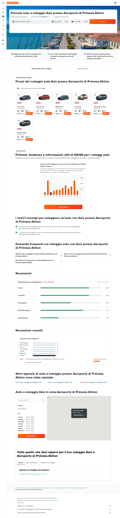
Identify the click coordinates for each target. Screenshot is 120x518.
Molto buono (24, 345)
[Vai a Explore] (3, 26)
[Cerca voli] (3, 8)
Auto (23, 488)
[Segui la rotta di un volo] (3, 29)
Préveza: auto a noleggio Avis (78, 488)
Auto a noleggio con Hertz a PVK (60, 382)
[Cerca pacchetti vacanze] (3, 20)
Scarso (22, 355)
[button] (3, 3)
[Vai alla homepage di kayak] (12, 3)
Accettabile (24, 349)
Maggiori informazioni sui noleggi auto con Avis (33, 474)
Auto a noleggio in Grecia (33, 488)
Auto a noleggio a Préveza (62, 488)
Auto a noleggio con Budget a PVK (28, 382)
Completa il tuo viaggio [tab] (47, 462)
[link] (63, 207)
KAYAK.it (17, 488)
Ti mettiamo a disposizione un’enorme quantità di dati (34, 509)
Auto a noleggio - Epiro (47, 488)
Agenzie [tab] (20, 462)
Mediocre (23, 353)
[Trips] (3, 35)
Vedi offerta (29, 113)
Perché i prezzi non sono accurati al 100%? (31, 513)
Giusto (22, 351)
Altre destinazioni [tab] (31, 462)
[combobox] (19, 17)
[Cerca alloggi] (3, 12)
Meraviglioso (24, 343)
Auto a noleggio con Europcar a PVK (93, 382)
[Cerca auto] (3, 16)
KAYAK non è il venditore (25, 506)
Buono (22, 347)
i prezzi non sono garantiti (52, 500)
